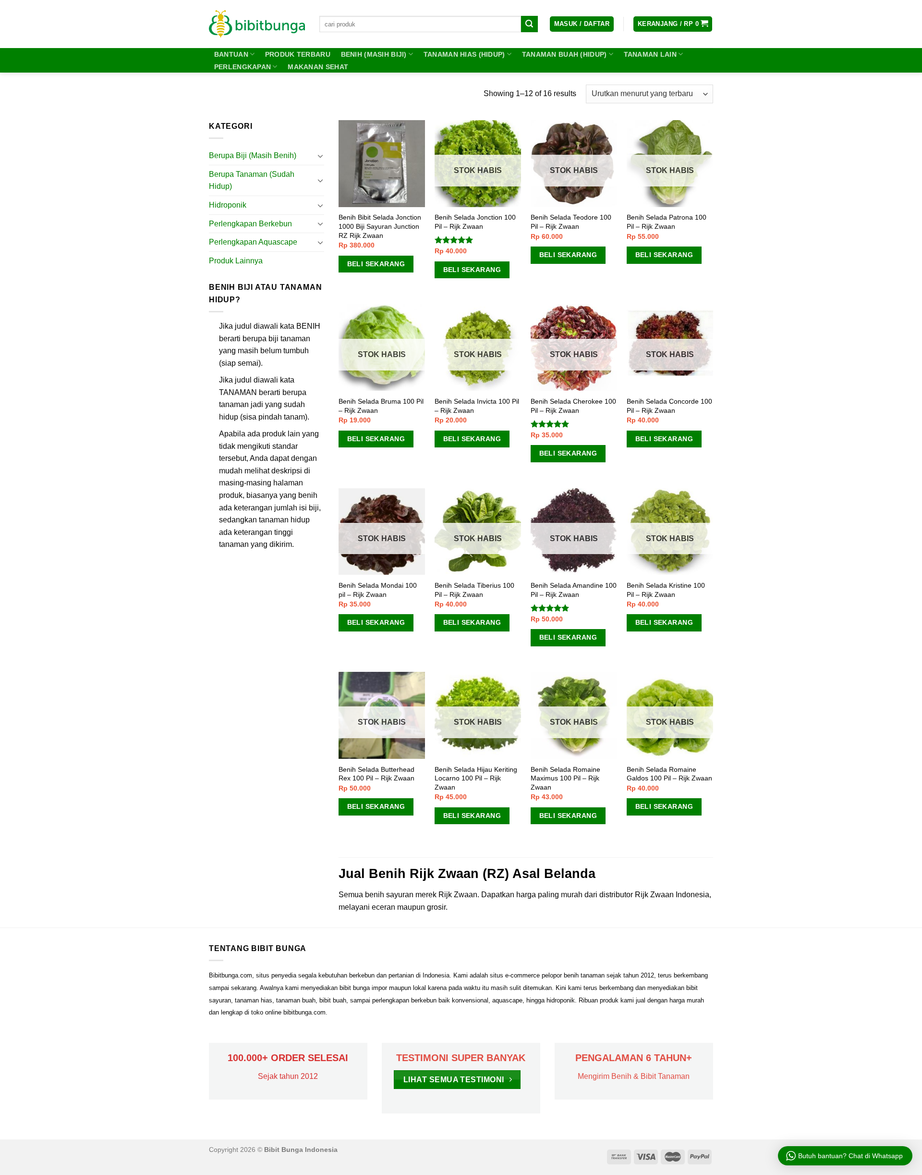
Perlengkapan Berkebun (250, 224)
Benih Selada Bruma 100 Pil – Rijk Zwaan (381, 405)
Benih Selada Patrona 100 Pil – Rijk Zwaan (666, 221)
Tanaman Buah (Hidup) (564, 54)
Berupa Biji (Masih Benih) (252, 155)
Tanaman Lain (650, 54)
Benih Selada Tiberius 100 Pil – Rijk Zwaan (474, 589)
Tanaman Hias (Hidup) (464, 54)
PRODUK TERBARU (297, 54)
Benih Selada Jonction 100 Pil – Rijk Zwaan (475, 221)
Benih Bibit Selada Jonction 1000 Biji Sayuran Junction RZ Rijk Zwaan (380, 226)
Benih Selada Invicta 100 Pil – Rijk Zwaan (477, 405)
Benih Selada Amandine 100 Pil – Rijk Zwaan (574, 589)
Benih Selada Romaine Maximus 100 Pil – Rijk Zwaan (565, 778)
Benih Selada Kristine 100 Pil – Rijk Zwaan (666, 589)
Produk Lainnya (236, 261)
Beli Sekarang (376, 264)
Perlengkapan (242, 67)
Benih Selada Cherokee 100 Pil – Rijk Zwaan (573, 405)
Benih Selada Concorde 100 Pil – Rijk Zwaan (669, 405)
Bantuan (231, 54)
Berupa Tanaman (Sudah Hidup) (251, 180)
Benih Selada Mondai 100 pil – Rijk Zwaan (378, 589)
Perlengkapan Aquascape (253, 242)
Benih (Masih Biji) (374, 54)
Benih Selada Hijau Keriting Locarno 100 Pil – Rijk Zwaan (476, 778)
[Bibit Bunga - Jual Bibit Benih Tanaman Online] (257, 24)
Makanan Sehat (318, 67)
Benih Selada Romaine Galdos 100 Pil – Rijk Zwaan (669, 774)
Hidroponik (227, 205)
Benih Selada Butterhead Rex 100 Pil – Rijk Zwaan (376, 774)
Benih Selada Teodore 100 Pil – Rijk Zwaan (571, 221)
